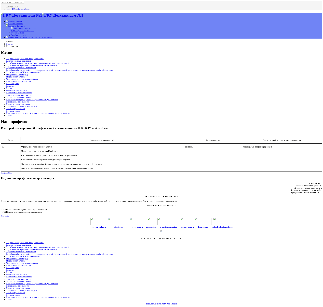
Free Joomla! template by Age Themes (161, 304)
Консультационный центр (17, 74)
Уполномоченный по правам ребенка (22, 79)
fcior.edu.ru (203, 227)
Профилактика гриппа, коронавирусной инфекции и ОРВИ (32, 99)
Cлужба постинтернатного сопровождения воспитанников (31, 65)
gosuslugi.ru (151, 227)
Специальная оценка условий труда (21, 106)
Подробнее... (6, 173)
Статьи (9, 115)
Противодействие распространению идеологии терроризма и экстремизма (38, 113)
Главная (9, 44)
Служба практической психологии (21, 68)
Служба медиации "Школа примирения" (23, 72)
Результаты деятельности (17, 90)
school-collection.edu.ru (222, 227)
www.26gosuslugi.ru (168, 227)
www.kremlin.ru (99, 227)
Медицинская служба (15, 77)
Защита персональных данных (19, 97)
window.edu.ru (187, 227)
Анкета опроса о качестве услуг (19, 95)
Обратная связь (17, 33)
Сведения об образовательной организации (25, 59)
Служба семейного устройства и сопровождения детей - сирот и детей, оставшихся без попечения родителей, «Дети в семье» (60, 70)
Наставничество (13, 111)
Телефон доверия (18, 35)
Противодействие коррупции (18, 81)
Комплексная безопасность (17, 102)
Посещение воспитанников (18, 104)
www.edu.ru (137, 227)
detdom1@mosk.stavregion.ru (18, 9)
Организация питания (15, 109)
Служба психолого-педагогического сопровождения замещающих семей (37, 63)
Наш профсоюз (12, 84)
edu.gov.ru (118, 227)
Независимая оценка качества (19, 93)
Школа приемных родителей (18, 61)
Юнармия (10, 86)
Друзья (9, 88)
